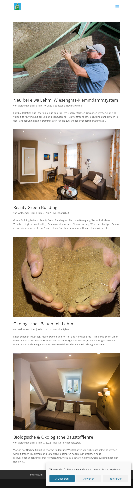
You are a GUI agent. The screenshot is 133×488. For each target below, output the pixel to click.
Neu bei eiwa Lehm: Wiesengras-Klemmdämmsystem (65, 100)
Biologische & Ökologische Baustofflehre (53, 437)
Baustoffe (60, 105)
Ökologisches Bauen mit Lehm (43, 324)
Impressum (36, 474)
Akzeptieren (62, 478)
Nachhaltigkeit (74, 105)
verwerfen (88, 478)
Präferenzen (115, 478)
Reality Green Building (35, 207)
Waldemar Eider (26, 105)
